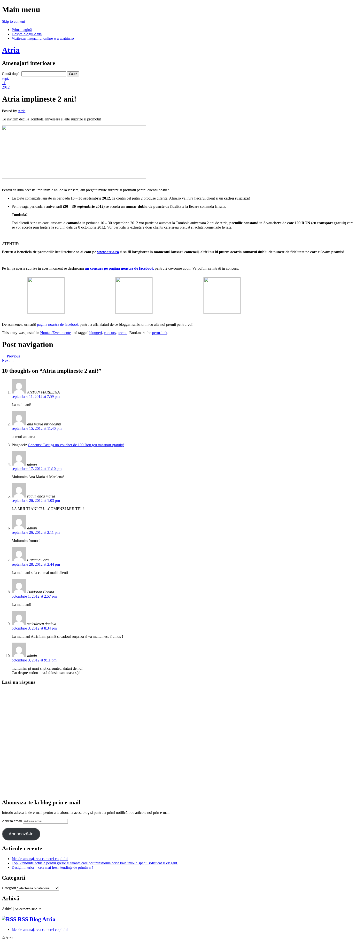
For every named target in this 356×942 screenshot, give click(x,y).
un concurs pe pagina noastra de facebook (119, 268)
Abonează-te (21, 833)
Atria (11, 50)
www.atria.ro (108, 252)
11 (4, 83)
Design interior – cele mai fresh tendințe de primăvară (52, 867)
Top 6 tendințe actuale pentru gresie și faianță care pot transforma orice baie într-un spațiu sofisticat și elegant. (95, 863)
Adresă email (12, 821)
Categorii (9, 888)
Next (8, 360)
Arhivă (7, 909)
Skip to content (13, 21)
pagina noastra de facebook (58, 324)
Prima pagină (22, 30)
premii (122, 333)
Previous (11, 356)
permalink (159, 333)
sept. (5, 78)
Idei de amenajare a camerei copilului (40, 859)
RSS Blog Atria (36, 919)
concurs (110, 333)
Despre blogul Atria (27, 34)
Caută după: (11, 74)
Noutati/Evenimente (55, 333)
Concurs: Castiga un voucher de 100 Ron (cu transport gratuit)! (76, 445)
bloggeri (95, 333)
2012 (6, 87)
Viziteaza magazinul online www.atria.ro (43, 38)
